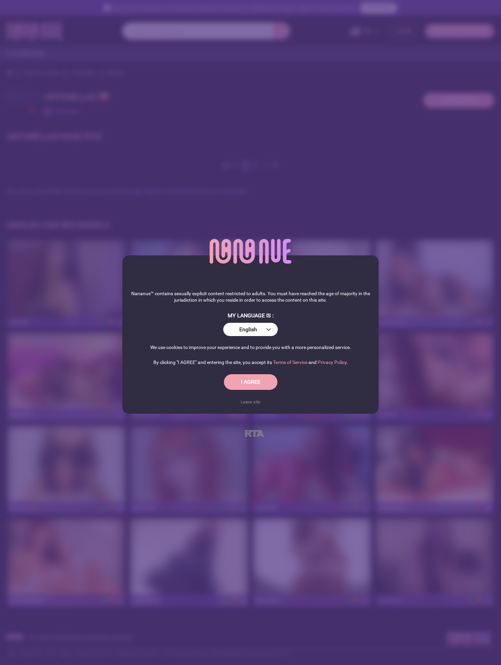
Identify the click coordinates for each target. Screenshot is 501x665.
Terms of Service (290, 362)
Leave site (250, 402)
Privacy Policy (332, 362)
